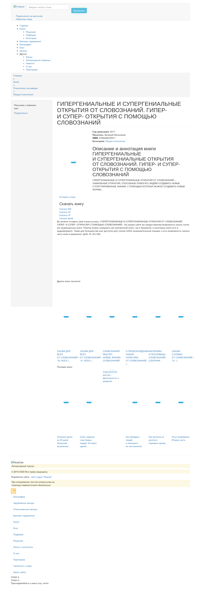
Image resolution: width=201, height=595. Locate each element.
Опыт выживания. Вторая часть (181, 438)
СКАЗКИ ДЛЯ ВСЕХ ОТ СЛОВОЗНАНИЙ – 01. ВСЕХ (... (91, 355)
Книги (22, 28)
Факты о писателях (23, 546)
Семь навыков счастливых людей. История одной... (88, 441)
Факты (29, 56)
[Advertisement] (31, 162)
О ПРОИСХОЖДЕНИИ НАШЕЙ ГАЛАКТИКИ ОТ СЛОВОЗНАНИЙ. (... (137, 357)
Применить (79, 10)
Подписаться (20, 112)
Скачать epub (66, 218)
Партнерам (32, 69)
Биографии (25, 44)
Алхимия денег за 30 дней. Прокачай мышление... (65, 441)
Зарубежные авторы (23, 502)
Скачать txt (65, 211)
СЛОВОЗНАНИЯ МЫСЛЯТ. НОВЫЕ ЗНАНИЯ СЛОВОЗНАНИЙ (111, 355)
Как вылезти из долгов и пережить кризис (157, 440)
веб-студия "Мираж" (41, 476)
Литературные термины (38, 60)
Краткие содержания (30, 41)
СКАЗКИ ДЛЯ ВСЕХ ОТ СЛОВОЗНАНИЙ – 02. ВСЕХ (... (68, 355)
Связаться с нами (22, 565)
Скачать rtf (64, 215)
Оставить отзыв (67, 196)
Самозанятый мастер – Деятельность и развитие (111, 376)
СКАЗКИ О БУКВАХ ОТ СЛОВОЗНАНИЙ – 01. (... (183, 355)
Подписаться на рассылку (29, 15)
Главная (24, 25)
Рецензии (31, 31)
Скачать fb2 (65, 208)
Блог (22, 47)
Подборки (31, 34)
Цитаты (23, 50)
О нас (29, 66)
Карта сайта (19, 572)
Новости (30, 63)
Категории (31, 38)
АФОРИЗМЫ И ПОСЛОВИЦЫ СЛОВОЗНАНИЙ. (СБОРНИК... (157, 355)
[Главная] (20, 6)
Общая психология (115, 141)
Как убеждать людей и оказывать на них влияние (134, 441)
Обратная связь (24, 19)
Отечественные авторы (25, 509)
